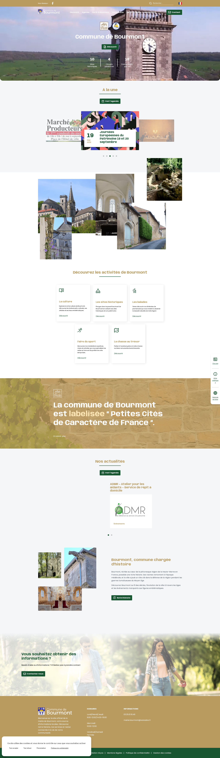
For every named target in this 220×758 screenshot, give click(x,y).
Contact (176, 12)
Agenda (85, 12)
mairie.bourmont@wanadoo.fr (137, 720)
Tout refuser (27, 748)
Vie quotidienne (133, 12)
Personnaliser (41, 748)
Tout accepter (13, 748)
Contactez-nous (35, 673)
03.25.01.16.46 (129, 714)
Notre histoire (123, 597)
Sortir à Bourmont (100, 12)
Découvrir (74, 12)
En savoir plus (59, 436)
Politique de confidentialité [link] (59, 748)
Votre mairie (118, 12)
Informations (150, 12)
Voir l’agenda (112, 101)
